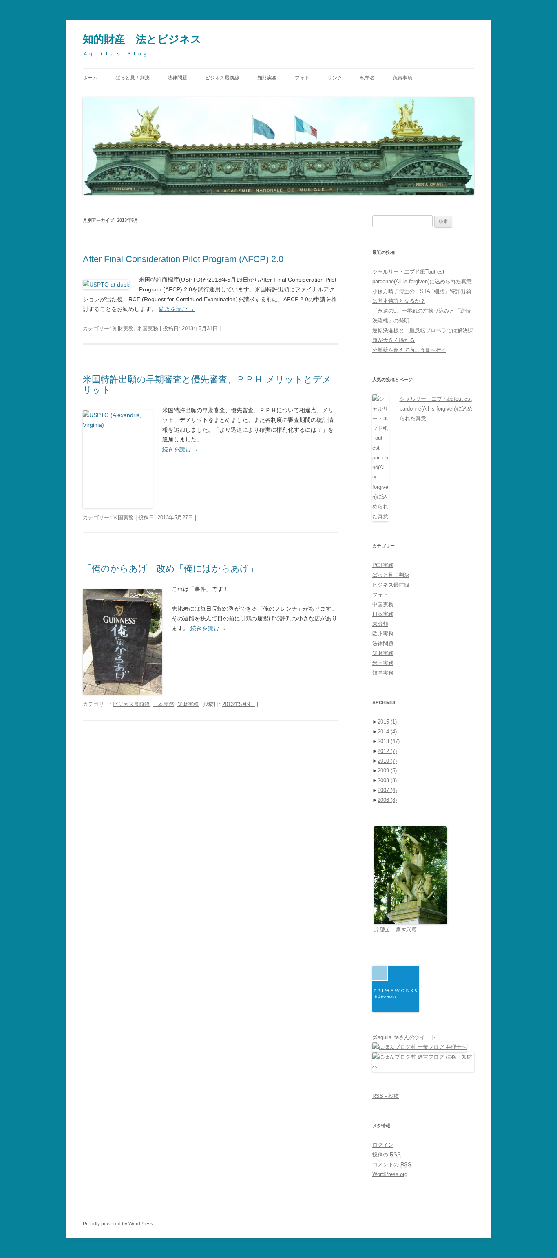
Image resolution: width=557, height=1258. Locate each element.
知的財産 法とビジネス (142, 39)
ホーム (90, 78)
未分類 (380, 624)
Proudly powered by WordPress (118, 1224)
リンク (334, 78)
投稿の (386, 1155)
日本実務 (163, 704)
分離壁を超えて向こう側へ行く (409, 350)
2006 (387, 800)
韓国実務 (382, 673)
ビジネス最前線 (222, 78)
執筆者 (367, 78)
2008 (387, 780)
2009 (387, 771)
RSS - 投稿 (385, 1096)
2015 (387, 722)
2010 (387, 761)
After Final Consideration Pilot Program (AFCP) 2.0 (183, 259)
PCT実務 (382, 565)
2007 (387, 790)
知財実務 (267, 78)
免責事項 (402, 78)
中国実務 (382, 604)
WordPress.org (389, 1174)
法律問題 (177, 78)
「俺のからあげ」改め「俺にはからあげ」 (170, 568)
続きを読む (177, 309)
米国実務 (147, 328)
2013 (389, 741)
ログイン (382, 1145)
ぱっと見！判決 (132, 78)
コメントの (391, 1164)
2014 (387, 731)
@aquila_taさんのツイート (404, 1037)
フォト (302, 78)
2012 (387, 751)
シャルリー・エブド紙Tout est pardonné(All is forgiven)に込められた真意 (436, 409)
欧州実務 (382, 634)
